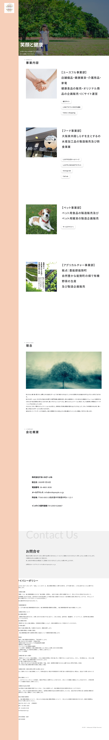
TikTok (65, 176)
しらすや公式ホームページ (71, 159)
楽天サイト (66, 101)
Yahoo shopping (69, 113)
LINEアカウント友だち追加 (71, 107)
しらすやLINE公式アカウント (72, 165)
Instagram (67, 171)
